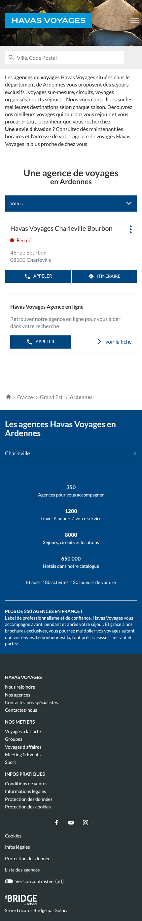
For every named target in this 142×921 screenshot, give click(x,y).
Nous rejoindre (20, 687)
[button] (135, 20)
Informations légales (25, 791)
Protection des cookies (28, 807)
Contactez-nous (21, 710)
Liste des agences (22, 869)
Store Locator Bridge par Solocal (37, 910)
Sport (10, 762)
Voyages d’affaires (23, 747)
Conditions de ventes (26, 784)
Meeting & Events (23, 755)
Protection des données (29, 799)
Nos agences (17, 695)
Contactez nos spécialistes (31, 702)
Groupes (13, 739)
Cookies (13, 836)
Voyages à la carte (23, 731)
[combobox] (70, 57)
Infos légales (17, 847)
